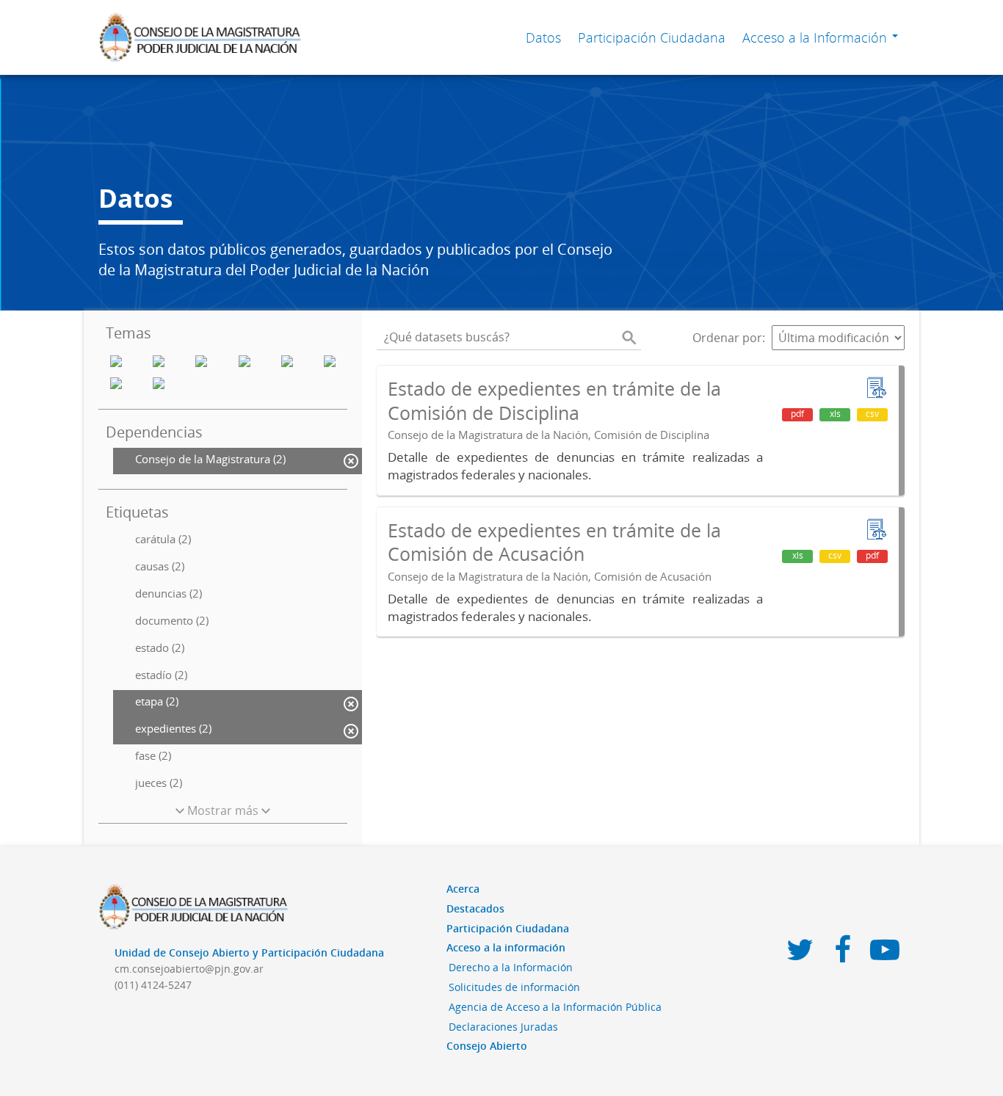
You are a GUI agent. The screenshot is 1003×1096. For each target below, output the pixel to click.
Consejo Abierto (486, 1046)
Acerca (462, 889)
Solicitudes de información (514, 987)
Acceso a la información (505, 947)
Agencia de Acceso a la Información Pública (555, 1007)
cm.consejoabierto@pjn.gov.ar (189, 969)
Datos (543, 37)
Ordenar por (727, 338)
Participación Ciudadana (651, 37)
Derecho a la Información (511, 967)
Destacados (475, 908)
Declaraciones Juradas (503, 1027)
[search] (629, 337)
